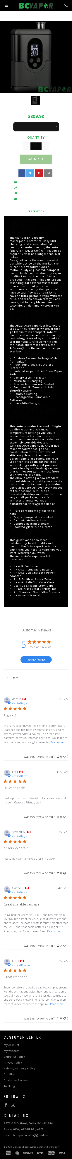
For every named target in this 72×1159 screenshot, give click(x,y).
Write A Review (36, 659)
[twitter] (30, 173)
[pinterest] (39, 173)
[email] (48, 173)
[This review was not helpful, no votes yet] (64, 757)
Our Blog (10, 1074)
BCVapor (17, 1146)
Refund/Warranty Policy (19, 1068)
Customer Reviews (16, 1080)
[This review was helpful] (58, 946)
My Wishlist (11, 1051)
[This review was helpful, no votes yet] (58, 757)
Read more (57, 742)
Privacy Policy (13, 1062)
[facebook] (21, 173)
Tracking (9, 1086)
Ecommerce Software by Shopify (41, 1146)
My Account (11, 1045)
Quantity (36, 137)
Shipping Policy (14, 1056)
